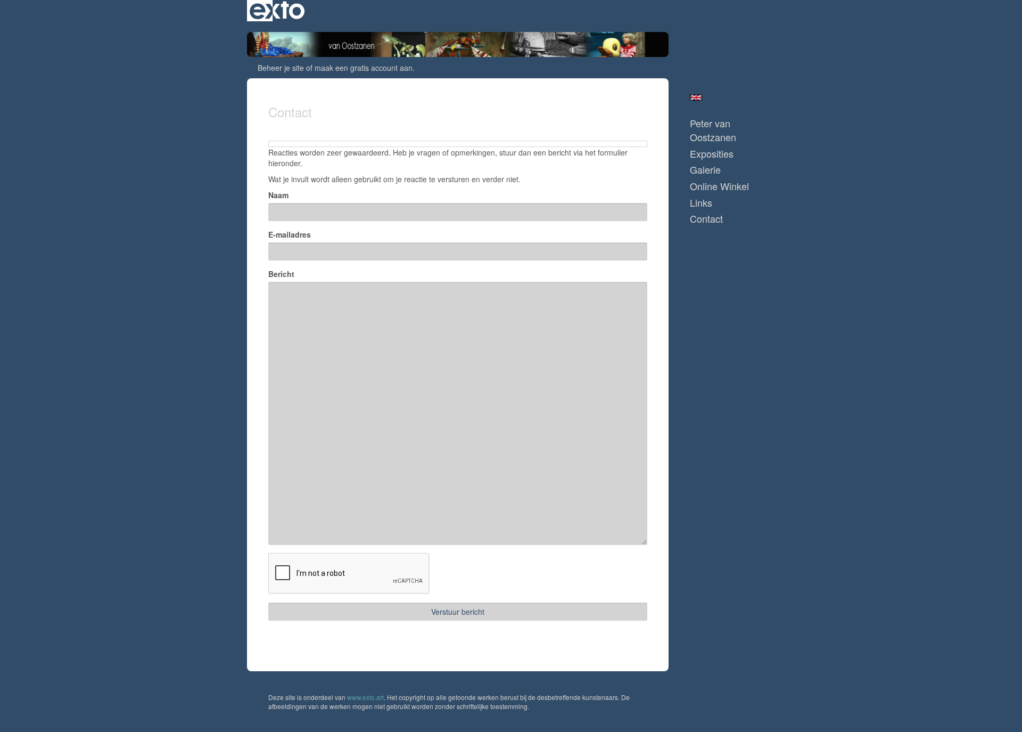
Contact (706, 218)
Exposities (711, 153)
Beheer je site (281, 67)
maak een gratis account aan (364, 67)
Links (701, 202)
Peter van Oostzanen (713, 130)
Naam (278, 195)
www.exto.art (365, 697)
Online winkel (719, 186)
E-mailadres (289, 234)
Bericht (281, 274)
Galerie (705, 169)
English (696, 97)
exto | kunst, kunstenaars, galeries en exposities (277, 10)
